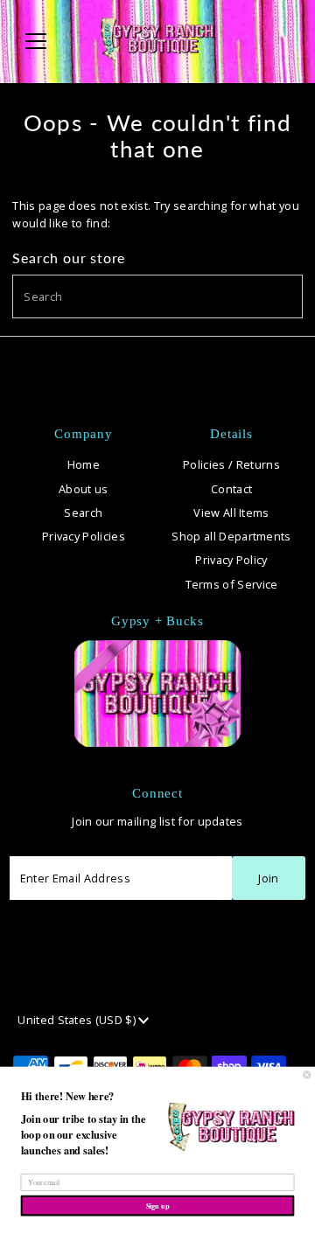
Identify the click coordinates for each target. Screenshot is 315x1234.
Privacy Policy (231, 560)
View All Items (231, 512)
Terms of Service (232, 584)
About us (83, 489)
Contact (231, 489)
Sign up (158, 1205)
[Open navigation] (46, 41)
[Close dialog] (307, 1074)
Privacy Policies (83, 536)
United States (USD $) (78, 1020)
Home (83, 464)
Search (83, 512)
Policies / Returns (231, 464)
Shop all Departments (231, 536)
